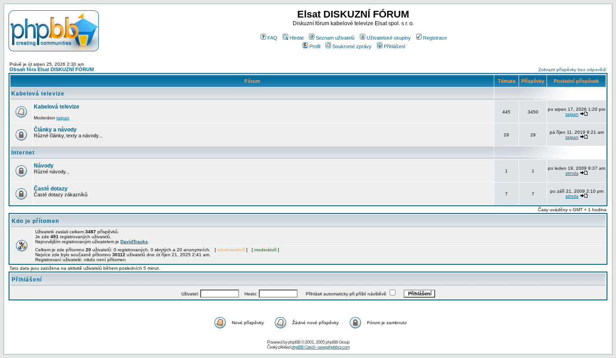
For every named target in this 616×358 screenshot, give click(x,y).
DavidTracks (134, 241)
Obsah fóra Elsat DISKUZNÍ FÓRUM (51, 69)
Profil (314, 46)
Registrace (435, 38)
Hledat (296, 38)
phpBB (294, 342)
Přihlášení (394, 46)
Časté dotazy (51, 189)
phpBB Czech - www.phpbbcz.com (320, 346)
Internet (23, 153)
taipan (62, 117)
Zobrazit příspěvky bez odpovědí (572, 69)
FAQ (272, 38)
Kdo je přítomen (35, 221)
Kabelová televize (37, 94)
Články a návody (55, 130)
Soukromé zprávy (352, 46)
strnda (572, 173)
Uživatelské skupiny (389, 38)
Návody (44, 166)
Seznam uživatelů (335, 38)
